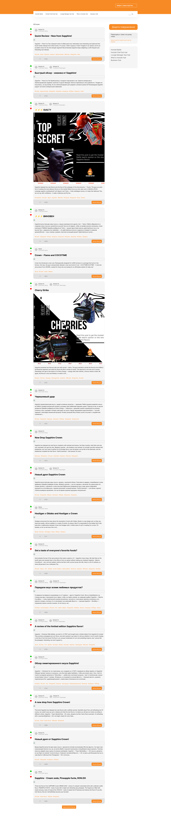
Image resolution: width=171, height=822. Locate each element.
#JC (46, 569)
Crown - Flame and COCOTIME (51, 255)
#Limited (55, 644)
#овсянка (67, 495)
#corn (36, 644)
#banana (37, 456)
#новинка (91, 683)
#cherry (37, 378)
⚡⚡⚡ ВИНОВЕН (44, 216)
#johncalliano (66, 569)
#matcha (73, 569)
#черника (74, 495)
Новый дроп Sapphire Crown (50, 474)
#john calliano (62, 607)
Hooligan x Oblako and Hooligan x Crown (56, 513)
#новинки (65, 91)
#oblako (63, 532)
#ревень (85, 236)
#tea (78, 54)
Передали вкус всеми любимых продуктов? (59, 587)
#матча (82, 607)
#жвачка (54, 236)
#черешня (68, 419)
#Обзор (71, 91)
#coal (36, 271)
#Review (66, 54)
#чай (82, 91)
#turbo (83, 197)
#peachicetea (60, 54)
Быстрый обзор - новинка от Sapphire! (55, 73)
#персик (77, 91)
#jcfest (50, 569)
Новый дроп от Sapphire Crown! (52, 739)
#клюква (67, 236)
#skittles (98, 569)
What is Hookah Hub (82, 14)
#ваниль (49, 419)
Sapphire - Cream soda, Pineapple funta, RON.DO (60, 778)
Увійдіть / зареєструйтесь (125, 5)
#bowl (36, 532)
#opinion (46, 54)
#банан (49, 495)
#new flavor (47, 720)
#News (50, 271)
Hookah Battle (39, 14)
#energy (48, 378)
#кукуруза (65, 683)
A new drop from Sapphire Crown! (52, 702)
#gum (49, 197)
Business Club (94, 14)
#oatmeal (56, 456)
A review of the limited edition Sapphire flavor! (59, 626)
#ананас (58, 683)
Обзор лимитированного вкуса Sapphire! (57, 663)
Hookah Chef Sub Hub (52, 14)
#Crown (37, 54)
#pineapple (79, 644)
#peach (52, 54)
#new (41, 54)
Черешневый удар (45, 396)
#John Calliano (57, 569)
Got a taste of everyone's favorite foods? (56, 550)
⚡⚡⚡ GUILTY (43, 110)
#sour (78, 197)
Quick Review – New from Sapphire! (53, 36)
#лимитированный (75, 683)
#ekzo (42, 569)
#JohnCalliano (45, 607)
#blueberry (44, 456)
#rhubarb (66, 197)
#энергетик (75, 419)
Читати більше (96, 59)
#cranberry (38, 197)
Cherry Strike (42, 290)
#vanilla (81, 378)
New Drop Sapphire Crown (48, 437)
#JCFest (37, 607)
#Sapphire (73, 54)
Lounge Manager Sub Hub (67, 14)
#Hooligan (48, 532)
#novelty (66, 644)
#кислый (61, 236)
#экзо (99, 607)
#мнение (58, 91)
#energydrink (55, 378)
